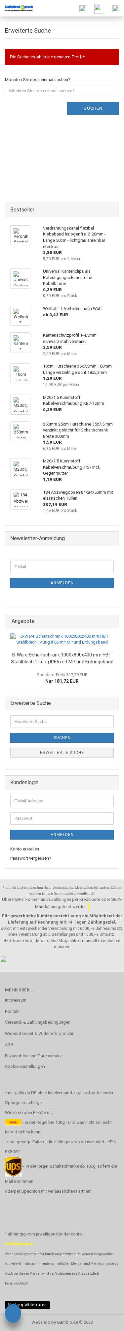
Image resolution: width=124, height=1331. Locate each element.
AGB (9, 1044)
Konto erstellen (24, 848)
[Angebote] (112, 621)
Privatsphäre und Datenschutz (33, 1055)
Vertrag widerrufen (27, 1305)
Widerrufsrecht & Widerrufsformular (39, 1033)
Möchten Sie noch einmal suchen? (37, 79)
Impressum (15, 1000)
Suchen (93, 108)
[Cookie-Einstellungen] (13, 1314)
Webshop (40, 1322)
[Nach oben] (106, 1321)
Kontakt (12, 1011)
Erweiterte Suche (62, 752)
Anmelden (62, 583)
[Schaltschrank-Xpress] (16, 8)
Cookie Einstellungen (25, 1066)
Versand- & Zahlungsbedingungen (37, 1022)
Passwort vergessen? (30, 858)
